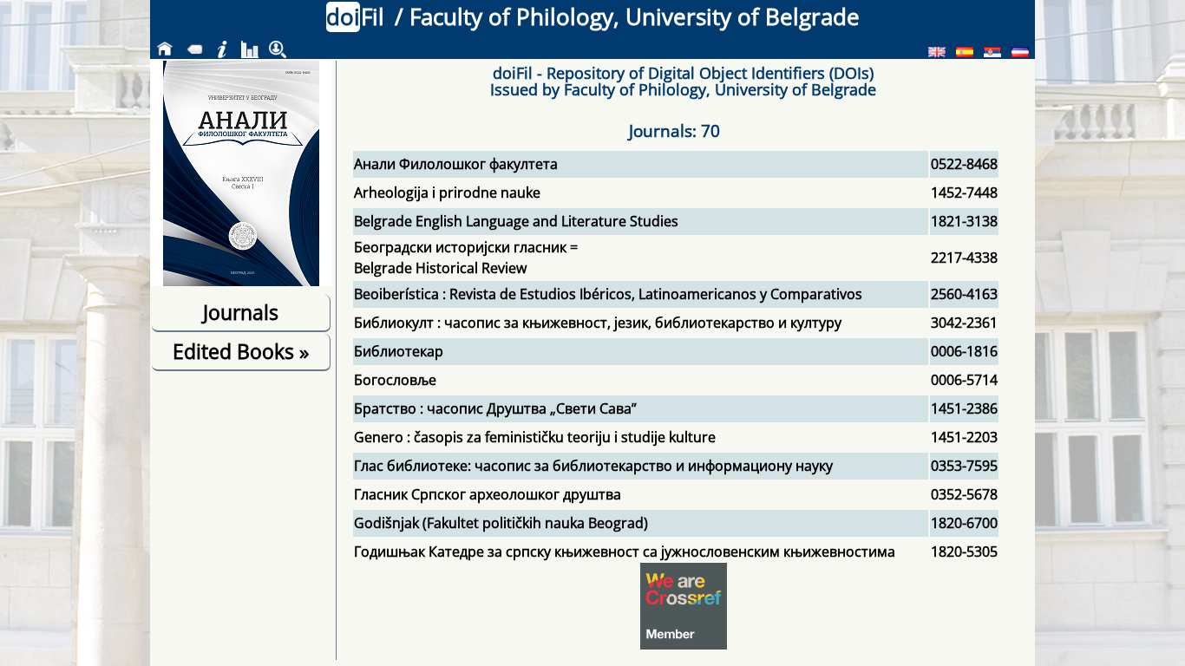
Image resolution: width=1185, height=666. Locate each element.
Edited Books (241, 351)
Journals (240, 312)
